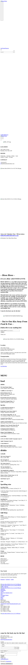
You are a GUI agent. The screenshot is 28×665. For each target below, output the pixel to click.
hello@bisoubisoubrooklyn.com (14, 603)
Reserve (7, 48)
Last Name (16, 648)
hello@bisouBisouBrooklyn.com (9, 235)
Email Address (4, 330)
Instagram (3, 579)
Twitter (12, 579)
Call (2, 48)
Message (3, 655)
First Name (16, 647)
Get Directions (4, 366)
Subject (3, 652)
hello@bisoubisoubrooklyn (6, 639)
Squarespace (8, 661)
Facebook (8, 579)
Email (4, 48)
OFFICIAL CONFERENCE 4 (6, 663)
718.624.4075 (4, 603)
